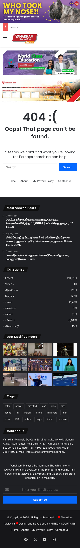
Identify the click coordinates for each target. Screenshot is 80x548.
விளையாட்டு (12, 326)
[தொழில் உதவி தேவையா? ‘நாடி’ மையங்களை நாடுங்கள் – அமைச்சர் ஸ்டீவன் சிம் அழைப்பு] (40, 379)
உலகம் (8, 302)
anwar (19, 406)
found (8, 412)
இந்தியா (10, 296)
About (24, 180)
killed (39, 412)
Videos (9, 284)
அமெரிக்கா (11, 290)
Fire (63, 406)
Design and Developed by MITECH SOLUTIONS (47, 523)
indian (27, 412)
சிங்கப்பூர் (10, 308)
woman (63, 419)
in (18, 412)
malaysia (52, 412)
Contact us (64, 180)
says (39, 419)
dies (53, 406)
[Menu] (5, 40)
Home (12, 180)
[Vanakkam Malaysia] (25, 39)
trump (50, 419)
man (65, 412)
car (44, 406)
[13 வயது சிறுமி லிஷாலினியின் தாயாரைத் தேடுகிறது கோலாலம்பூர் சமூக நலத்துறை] (65, 364)
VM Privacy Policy (43, 180)
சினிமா (9, 314)
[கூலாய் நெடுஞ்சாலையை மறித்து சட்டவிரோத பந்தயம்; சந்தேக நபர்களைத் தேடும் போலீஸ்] (15, 379)
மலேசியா (10, 320)
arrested (32, 406)
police (27, 419)
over (7, 419)
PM (17, 419)
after (7, 406)
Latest (9, 278)
